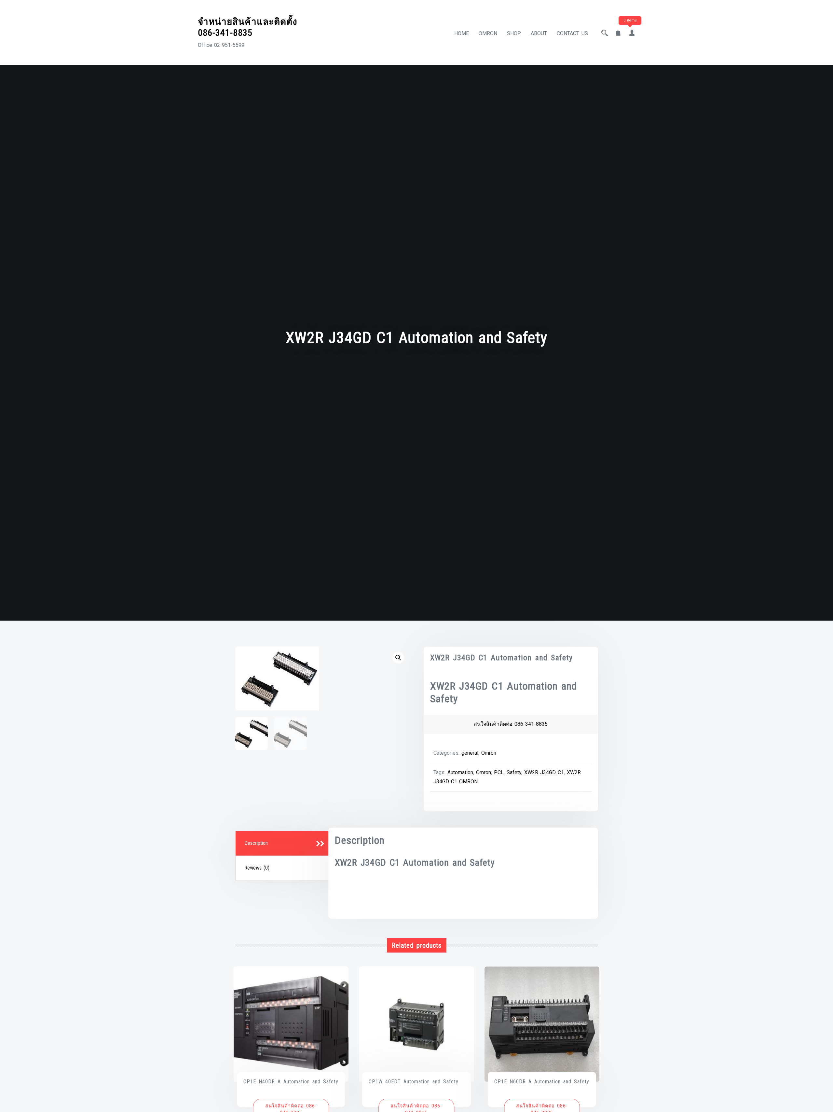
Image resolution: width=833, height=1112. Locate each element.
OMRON (488, 33)
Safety (514, 772)
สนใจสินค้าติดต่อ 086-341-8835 (511, 724)
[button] (398, 658)
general (469, 753)
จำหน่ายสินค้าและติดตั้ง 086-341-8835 (247, 27)
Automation (460, 772)
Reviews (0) (256, 868)
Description (256, 843)
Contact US (572, 33)
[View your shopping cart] (618, 33)
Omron (488, 753)
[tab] (283, 843)
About (539, 33)
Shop (514, 33)
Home (461, 33)
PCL (499, 772)
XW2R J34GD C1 (544, 772)
